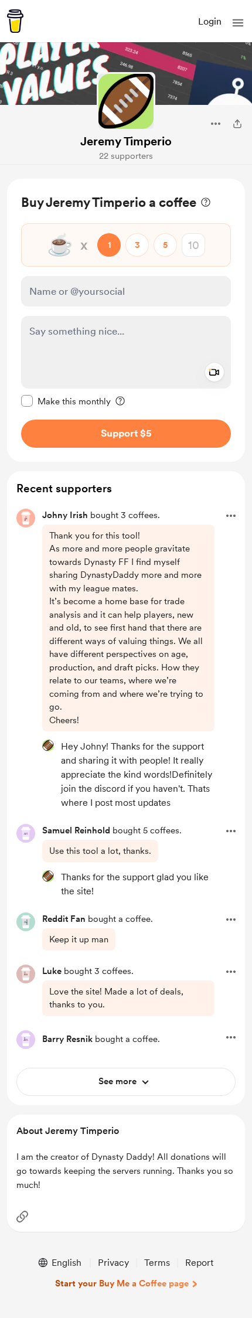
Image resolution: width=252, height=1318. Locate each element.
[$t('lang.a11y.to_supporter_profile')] (48, 745)
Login (210, 21)
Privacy (113, 1262)
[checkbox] (66, 400)
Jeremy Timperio (126, 141)
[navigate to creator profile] (126, 101)
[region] (126, 320)
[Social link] (22, 1216)
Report (199, 1262)
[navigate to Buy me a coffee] (15, 21)
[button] (238, 23)
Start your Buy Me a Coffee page (122, 1283)
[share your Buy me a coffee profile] (237, 123)
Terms (157, 1262)
